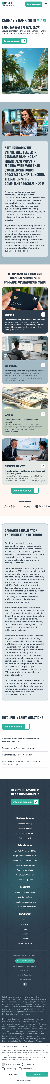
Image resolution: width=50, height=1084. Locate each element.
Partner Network (25, 838)
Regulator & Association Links (25, 902)
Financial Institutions (25, 870)
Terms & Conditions (25, 975)
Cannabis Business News (25, 892)
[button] (46, 4)
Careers (25, 934)
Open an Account (34, 4)
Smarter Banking (25, 824)
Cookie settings (25, 979)
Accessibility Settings (25, 961)
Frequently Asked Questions (25, 907)
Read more (27, 1060)
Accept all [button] (37, 1074)
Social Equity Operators (25, 875)
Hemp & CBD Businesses (25, 865)
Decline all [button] (13, 1074)
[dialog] (25, 1063)
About (25, 919)
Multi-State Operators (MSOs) (25, 851)
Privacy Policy (25, 971)
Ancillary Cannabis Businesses (25, 860)
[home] (8, 4)
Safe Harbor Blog (25, 897)
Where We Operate (25, 880)
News (25, 929)
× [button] (47, 1045)
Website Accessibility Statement (25, 966)
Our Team (25, 924)
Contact (25, 939)
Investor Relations (25, 943)
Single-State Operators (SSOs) (25, 856)
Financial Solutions (25, 829)
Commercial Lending (25, 833)
